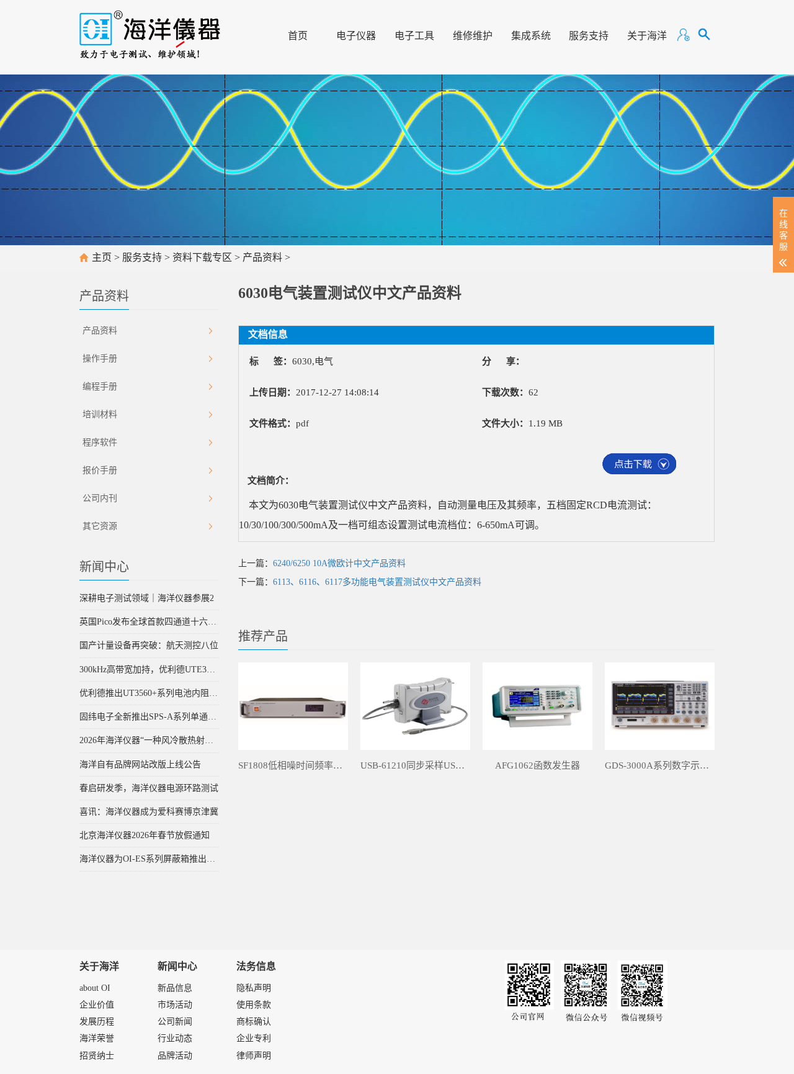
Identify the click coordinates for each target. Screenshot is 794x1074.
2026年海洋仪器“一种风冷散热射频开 (149, 740)
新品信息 (175, 988)
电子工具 (414, 35)
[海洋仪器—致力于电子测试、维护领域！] (149, 29)
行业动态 (175, 1038)
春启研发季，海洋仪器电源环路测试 (148, 788)
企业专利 (253, 1038)
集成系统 (531, 35)
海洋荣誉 (96, 1038)
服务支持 (589, 35)
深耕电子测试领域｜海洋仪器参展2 (146, 598)
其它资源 (100, 526)
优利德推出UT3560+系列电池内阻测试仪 (149, 693)
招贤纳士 (96, 1055)
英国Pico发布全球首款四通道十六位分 (149, 621)
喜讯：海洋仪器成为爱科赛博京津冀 (148, 811)
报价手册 (100, 470)
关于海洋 (647, 35)
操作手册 (100, 358)
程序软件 (100, 442)
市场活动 (175, 1004)
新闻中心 (177, 966)
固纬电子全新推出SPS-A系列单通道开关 (149, 716)
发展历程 (96, 1021)
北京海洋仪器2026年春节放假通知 (144, 835)
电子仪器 (356, 35)
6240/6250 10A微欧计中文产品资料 (339, 563)
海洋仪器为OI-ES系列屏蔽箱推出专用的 (149, 859)
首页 (298, 35)
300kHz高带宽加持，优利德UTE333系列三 (149, 669)
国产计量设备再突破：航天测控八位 (148, 645)
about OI (94, 988)
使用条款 (253, 1004)
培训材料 (100, 414)
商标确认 (253, 1021)
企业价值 (96, 1004)
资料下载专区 (202, 257)
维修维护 (473, 35)
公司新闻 (175, 1021)
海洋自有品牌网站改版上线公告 (140, 764)
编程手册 (100, 386)
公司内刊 (100, 498)
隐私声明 (253, 988)
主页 (102, 257)
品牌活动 (175, 1055)
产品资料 (262, 257)
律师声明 (253, 1055)
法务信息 (256, 966)
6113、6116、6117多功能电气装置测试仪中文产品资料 (377, 582)
